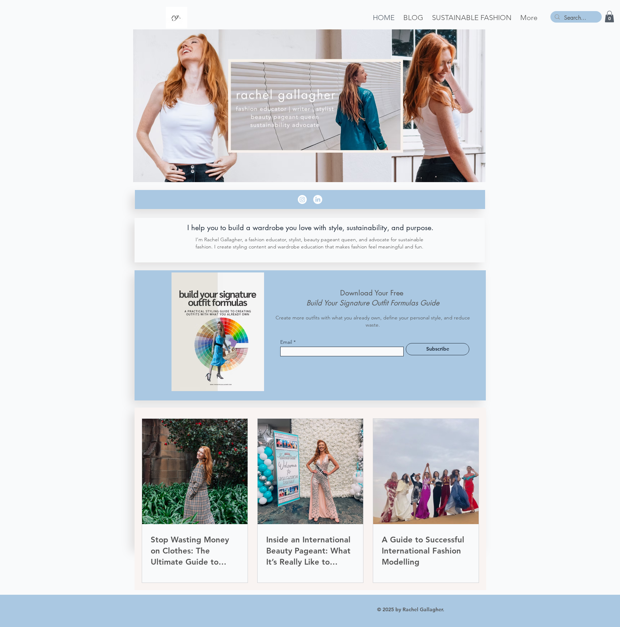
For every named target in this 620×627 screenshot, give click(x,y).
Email (286, 342)
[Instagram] (302, 199)
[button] (609, 16)
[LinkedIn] (317, 199)
